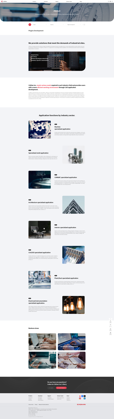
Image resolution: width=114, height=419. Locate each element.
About (81, 1)
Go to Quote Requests (61, 387)
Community (49, 397)
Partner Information (60, 397)
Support (57, 1)
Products (34, 1)
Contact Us (68, 400)
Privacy (36, 404)
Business (68, 399)
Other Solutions (40, 400)
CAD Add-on (40, 399)
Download (46, 1)
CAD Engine (40, 397)
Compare (30, 399)
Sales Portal (59, 399)
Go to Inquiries (51, 387)
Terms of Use (30, 404)
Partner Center (69, 1)
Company (68, 397)
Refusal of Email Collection (44, 404)
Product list (30, 397)
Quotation (30, 400)
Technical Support (51, 399)
